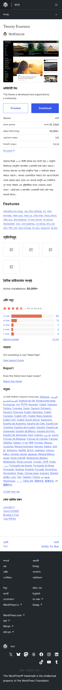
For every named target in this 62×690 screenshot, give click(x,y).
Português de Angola (21, 465)
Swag (37, 604)
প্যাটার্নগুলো (37, 577)
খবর (4, 566)
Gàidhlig (7, 442)
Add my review (11, 339)
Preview (16, 108)
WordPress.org (16, 33)
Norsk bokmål (18, 458)
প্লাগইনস (37, 571)
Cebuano (52, 404)
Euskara (38, 435)
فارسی (47, 435)
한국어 (30, 450)
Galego (17, 442)
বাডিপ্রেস (8, 632)
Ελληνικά (18, 412)
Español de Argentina (14, 423)
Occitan (37, 461)
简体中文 (39, 480)
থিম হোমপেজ (7, 150)
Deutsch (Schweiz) (41, 408)
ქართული (12, 450)
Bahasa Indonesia (24, 446)
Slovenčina (51, 469)
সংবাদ (18, 223)
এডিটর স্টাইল (38, 215)
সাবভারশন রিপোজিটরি (11, 511)
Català (42, 404)
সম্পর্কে (6, 560)
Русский (39, 469)
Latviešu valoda (18, 454)
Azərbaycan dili (27, 400)
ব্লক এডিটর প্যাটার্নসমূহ (33, 211)
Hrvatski (38, 442)
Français (53, 438)
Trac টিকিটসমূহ (9, 518)
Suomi (55, 435)
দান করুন (38, 599)
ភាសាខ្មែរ (22, 450)
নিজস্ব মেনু (28, 215)
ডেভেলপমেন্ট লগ (9, 507)
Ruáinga (19, 469)
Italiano (48, 446)
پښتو (5, 465)
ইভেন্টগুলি (36, 593)
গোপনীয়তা (7, 577)
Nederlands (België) (37, 458)
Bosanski (33, 404)
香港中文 (49, 480)
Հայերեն (8, 446)
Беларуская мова (45, 400)
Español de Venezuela (15, 435)
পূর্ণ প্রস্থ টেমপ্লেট (35, 219)
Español (41, 427)
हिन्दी (31, 442)
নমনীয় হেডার (7, 219)
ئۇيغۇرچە (45, 477)
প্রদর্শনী (36, 560)
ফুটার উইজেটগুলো (20, 219)
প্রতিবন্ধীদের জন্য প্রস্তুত (13, 211)
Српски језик (31, 473)
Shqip (20, 473)
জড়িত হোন (37, 587)
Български (9, 404)
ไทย (19, 477)
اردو (18, 480)
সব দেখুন (55, 339)
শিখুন (5, 587)
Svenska (44, 473)
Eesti (30, 435)
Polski (52, 461)
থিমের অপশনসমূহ (24, 228)
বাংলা (18, 404)
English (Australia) (33, 412)
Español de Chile (36, 423)
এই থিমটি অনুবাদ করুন (11, 491)
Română (29, 469)
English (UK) (20, 416)
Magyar (48, 442)
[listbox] (31, 258)
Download (45, 108)
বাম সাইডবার (47, 219)
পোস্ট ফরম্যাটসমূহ (27, 223)
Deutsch (7, 412)
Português (8, 469)
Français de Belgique (14, 438)
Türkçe (36, 477)
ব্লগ (44, 211)
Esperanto (46, 419)
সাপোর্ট (5, 593)
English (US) (9, 419)
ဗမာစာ (6, 458)
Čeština (7, 408)
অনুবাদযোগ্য (45, 228)
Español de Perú (46, 431)
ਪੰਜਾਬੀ (45, 461)
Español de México (26, 431)
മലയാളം (32, 454)
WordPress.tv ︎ (12, 604)
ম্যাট (6, 620)
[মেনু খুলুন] (57, 5)
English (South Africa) (28, 419)
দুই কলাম (54, 228)
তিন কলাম (35, 228)
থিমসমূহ (6, 14)
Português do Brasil (43, 465)
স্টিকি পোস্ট (13, 228)
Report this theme (12, 381)
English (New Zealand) (40, 416)
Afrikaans (44, 396)
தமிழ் (13, 477)
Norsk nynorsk (24, 461)
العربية (54, 396)
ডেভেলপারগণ (8, 599)
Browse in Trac (11, 514)
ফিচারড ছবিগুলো (50, 215)
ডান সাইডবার (40, 223)
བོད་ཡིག (24, 404)
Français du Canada (37, 438)
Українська (9, 480)
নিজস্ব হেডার (18, 215)
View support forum (13, 360)
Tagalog (26, 477)
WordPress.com (14, 615)
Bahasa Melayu (46, 454)
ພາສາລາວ (40, 450)
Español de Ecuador (24, 427)
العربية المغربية (10, 400)
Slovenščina (9, 473)
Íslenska (38, 446)
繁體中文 (7, 484)
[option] (11, 250)
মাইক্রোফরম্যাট (9, 223)
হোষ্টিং (5, 571)
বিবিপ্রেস (8, 626)
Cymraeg (17, 408)
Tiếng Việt (28, 480)
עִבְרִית (25, 442)
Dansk (26, 408)
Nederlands (9, 461)
